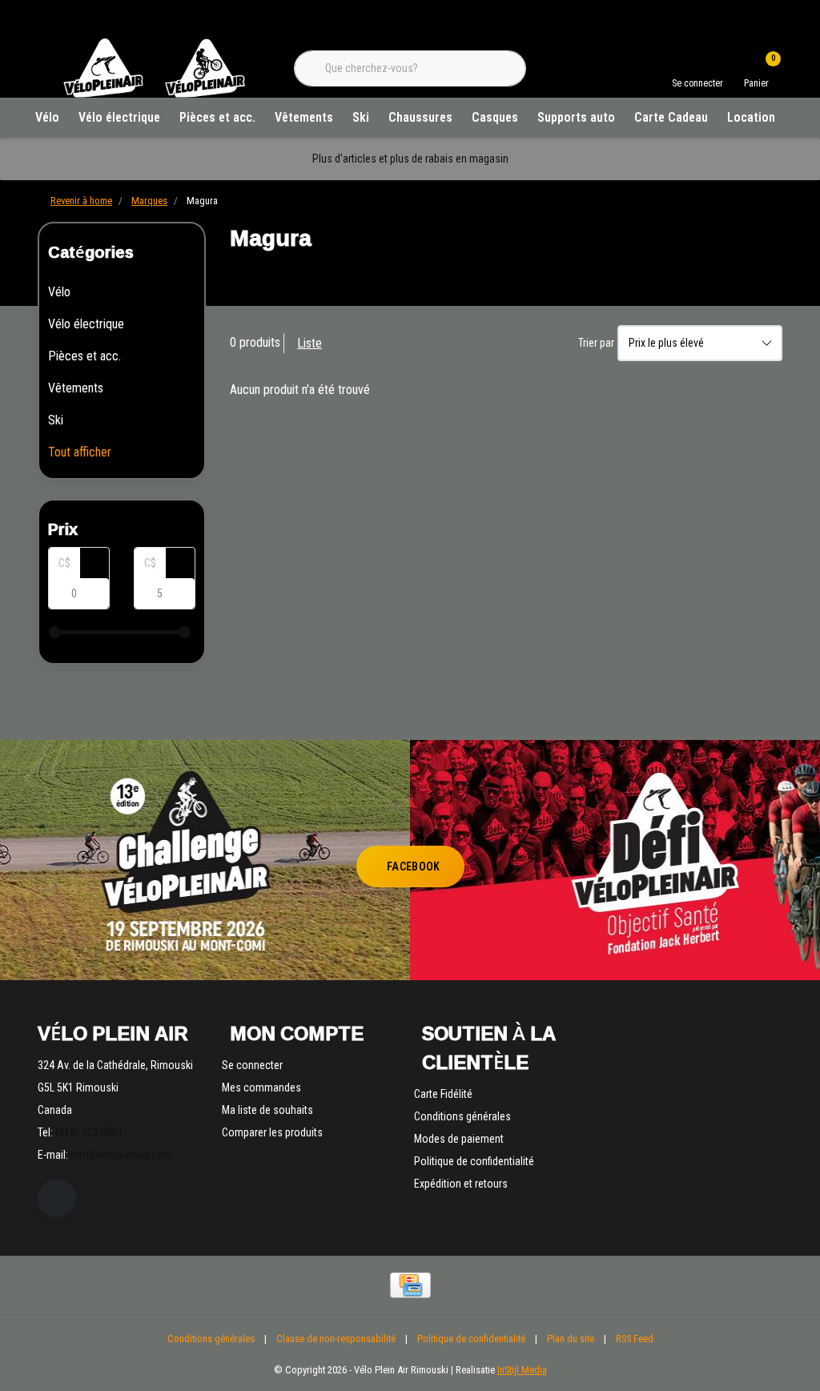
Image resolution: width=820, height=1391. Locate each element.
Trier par (596, 342)
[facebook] (57, 1198)
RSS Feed (634, 1339)
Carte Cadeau (671, 117)
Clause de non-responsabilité (336, 1339)
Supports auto (576, 117)
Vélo (47, 117)
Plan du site (570, 1339)
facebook (413, 866)
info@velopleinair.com (121, 1154)
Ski (360, 117)
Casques (495, 117)
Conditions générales (211, 1339)
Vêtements (304, 117)
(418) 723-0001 (89, 1132)
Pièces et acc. (217, 117)
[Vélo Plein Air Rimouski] (154, 95)
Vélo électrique (119, 117)
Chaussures (420, 117)
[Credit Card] (410, 1285)
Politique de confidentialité (471, 1339)
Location (751, 117)
